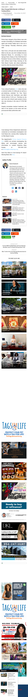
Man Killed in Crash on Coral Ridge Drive (18, 214)
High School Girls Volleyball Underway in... (12, 683)
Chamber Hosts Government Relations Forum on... (11, 675)
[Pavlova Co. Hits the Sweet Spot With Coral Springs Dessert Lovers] (14, 324)
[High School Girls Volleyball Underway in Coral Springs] (14, 288)
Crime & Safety (11, 2)
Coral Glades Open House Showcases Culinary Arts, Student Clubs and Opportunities (13, 363)
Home (2, 2)
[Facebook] (19, 188)
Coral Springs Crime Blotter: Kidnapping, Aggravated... (11, 691)
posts (16, 89)
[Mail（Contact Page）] (12, 188)
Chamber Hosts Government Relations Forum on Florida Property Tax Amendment (13, 272)
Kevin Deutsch (7, 13)
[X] (16, 188)
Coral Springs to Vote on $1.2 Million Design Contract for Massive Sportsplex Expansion (18, 209)
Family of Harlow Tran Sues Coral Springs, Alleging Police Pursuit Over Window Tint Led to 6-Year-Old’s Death (18, 202)
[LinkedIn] (16, 191)
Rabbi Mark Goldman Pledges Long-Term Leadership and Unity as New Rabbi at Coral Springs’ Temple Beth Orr (18, 222)
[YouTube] (12, 191)
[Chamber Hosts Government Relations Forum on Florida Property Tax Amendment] (4, 675)
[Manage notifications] (4, 693)
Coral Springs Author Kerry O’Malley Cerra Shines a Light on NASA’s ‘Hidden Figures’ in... (13, 345)
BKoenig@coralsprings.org (10, 149)
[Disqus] (14, 391)
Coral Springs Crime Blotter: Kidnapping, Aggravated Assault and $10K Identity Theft (14, 308)
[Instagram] (23, 188)
